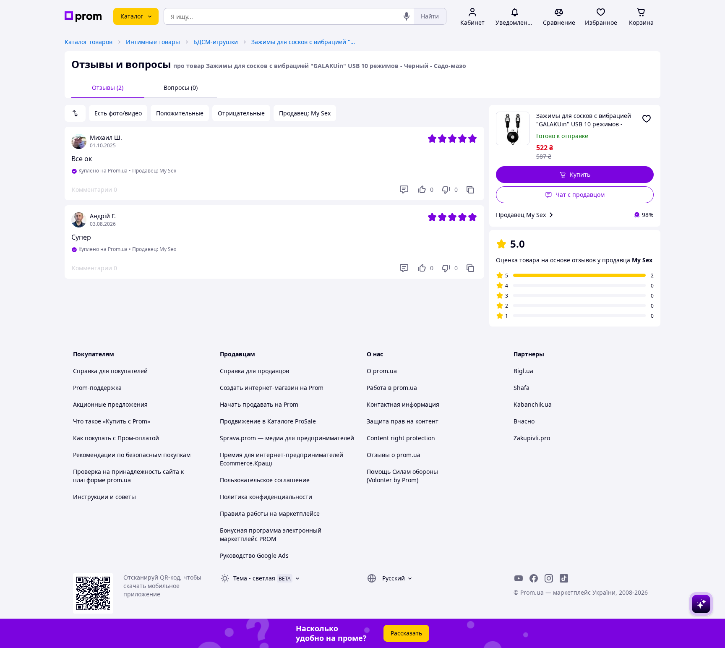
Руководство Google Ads (254, 555)
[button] (575, 174)
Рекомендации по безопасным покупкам (131, 455)
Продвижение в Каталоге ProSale (268, 421)
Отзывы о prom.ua (393, 455)
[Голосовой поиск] (406, 16)
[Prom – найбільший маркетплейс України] (83, 16)
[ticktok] (564, 578)
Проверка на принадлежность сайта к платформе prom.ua (128, 476)
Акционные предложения (110, 404)
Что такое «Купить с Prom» (111, 421)
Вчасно (524, 421)
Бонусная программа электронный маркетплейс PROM (270, 534)
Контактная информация (403, 404)
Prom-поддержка (97, 388)
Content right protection (401, 438)
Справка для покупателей (110, 371)
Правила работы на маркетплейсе (270, 513)
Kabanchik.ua (533, 404)
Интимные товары (153, 42)
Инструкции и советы (104, 497)
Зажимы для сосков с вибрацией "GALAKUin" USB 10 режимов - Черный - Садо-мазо (303, 42)
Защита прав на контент (402, 421)
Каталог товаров (88, 42)
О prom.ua (382, 371)
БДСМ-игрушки (215, 42)
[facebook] (534, 578)
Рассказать (406, 633)
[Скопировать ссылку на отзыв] (470, 190)
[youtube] (519, 578)
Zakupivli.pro (532, 438)
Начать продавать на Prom (259, 404)
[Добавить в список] (646, 119)
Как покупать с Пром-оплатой (116, 438)
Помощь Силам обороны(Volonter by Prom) (402, 476)
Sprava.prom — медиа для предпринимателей (287, 438)
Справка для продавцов (254, 371)
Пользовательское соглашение (265, 480)
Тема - (254, 578)
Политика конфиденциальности (266, 497)
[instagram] (549, 578)
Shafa (521, 388)
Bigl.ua (523, 371)
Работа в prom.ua (392, 388)
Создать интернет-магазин (259, 388)
